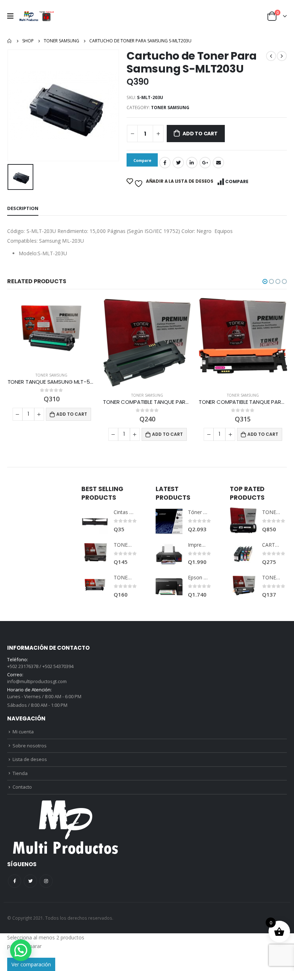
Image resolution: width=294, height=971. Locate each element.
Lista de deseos (30, 759)
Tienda (20, 773)
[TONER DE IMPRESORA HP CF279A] (243, 586)
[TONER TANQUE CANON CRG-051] (94, 586)
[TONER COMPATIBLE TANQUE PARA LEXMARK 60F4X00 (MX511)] (243, 521)
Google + (205, 162)
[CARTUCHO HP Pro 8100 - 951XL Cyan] (243, 553)
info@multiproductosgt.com (37, 681)
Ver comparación (31, 964)
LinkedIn (192, 162)
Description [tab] (22, 208)
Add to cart (200, 133)
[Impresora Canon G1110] (169, 553)
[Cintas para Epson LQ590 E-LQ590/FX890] (94, 521)
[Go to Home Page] (9, 41)
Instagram (46, 881)
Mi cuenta (23, 731)
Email (218, 162)
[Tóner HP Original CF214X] (169, 521)
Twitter (178, 162)
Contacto (22, 787)
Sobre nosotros (30, 745)
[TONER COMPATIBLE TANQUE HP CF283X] (94, 553)
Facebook (165, 162)
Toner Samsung (170, 107)
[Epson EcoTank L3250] (169, 586)
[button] (265, 281)
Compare (236, 181)
